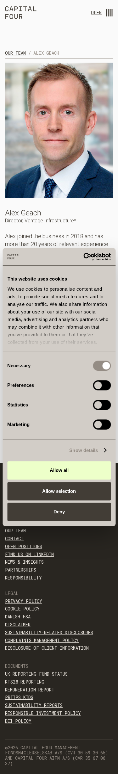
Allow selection (59, 491)
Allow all (59, 470)
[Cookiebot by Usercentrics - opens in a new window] (84, 257)
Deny (59, 511)
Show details (83, 450)
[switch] (102, 385)
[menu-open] (109, 12)
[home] (21, 13)
